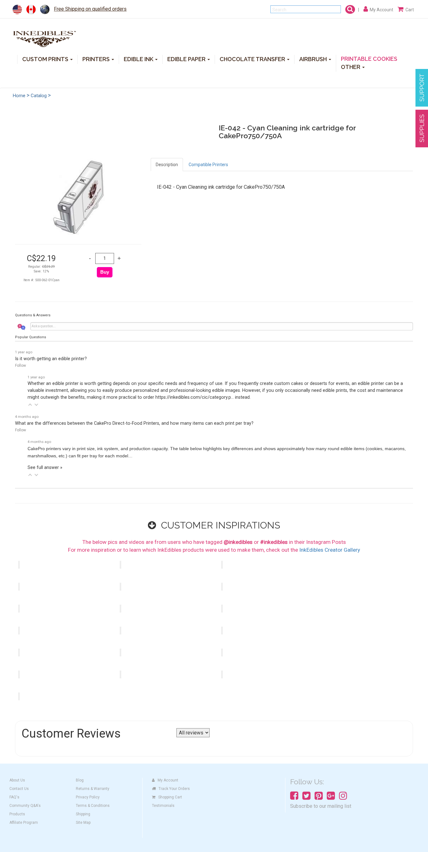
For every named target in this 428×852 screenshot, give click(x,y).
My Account (168, 780)
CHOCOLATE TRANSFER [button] (253, 58)
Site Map (83, 822)
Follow (20, 365)
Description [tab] (167, 164)
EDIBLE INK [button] (139, 58)
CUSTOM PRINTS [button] (46, 58)
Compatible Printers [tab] (208, 164)
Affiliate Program (23, 822)
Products (17, 814)
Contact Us (19, 788)
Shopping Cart (170, 797)
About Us (17, 780)
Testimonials (163, 805)
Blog (80, 780)
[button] (30, 404)
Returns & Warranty (92, 788)
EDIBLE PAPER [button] (187, 58)
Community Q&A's (25, 805)
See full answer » (45, 467)
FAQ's (14, 797)
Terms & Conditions (93, 805)
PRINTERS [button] (96, 58)
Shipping (83, 814)
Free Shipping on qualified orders (90, 9)
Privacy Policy (88, 797)
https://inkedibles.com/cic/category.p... (194, 397)
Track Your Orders (174, 788)
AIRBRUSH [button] (313, 58)
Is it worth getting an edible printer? (51, 358)
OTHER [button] (351, 66)
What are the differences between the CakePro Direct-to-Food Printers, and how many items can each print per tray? (134, 423)
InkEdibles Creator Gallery (329, 550)
